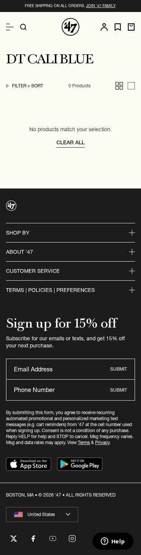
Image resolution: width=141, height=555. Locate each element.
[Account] (104, 27)
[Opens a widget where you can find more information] (112, 542)
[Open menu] (10, 27)
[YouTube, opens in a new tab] (52, 538)
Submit (118, 369)
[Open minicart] (131, 27)
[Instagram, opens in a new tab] (72, 538)
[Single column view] (131, 86)
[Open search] (23, 27)
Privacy (102, 442)
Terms (84, 442)
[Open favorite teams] (117, 27)
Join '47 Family (100, 5)
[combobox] (42, 514)
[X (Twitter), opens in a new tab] (13, 538)
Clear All (70, 142)
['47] (71, 27)
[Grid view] (119, 86)
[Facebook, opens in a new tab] (33, 538)
